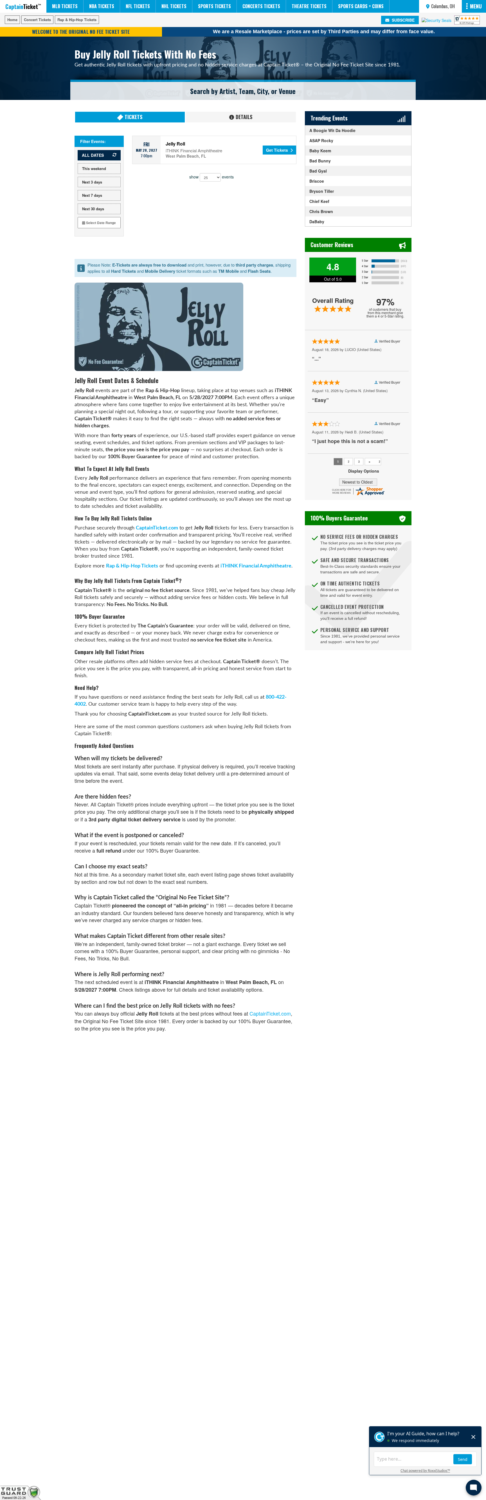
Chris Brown (321, 211)
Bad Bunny (320, 161)
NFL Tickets (138, 6)
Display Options (363, 471)
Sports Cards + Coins (361, 6)
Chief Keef (319, 201)
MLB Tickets (65, 6)
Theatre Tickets (309, 6)
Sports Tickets (214, 6)
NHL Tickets (173, 6)
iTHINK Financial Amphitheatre (255, 566)
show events (211, 176)
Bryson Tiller (321, 191)
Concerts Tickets (261, 6)
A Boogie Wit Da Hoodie (332, 130)
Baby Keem (320, 150)
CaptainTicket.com (157, 528)
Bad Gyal (318, 171)
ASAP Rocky (321, 140)
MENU (476, 6)
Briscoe (316, 181)
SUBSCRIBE (403, 20)
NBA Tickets (101, 6)
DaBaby (316, 221)
